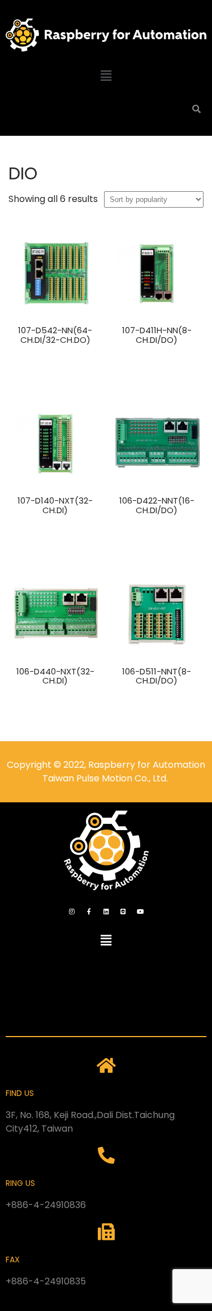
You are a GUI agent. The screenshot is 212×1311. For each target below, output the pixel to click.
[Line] (123, 911)
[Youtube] (140, 911)
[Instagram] (72, 911)
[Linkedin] (106, 911)
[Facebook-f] (89, 911)
